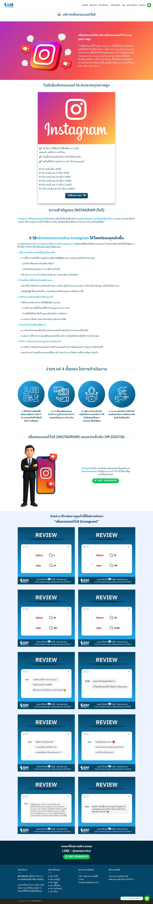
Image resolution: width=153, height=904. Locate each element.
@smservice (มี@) (91, 876)
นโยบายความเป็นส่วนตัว (118, 876)
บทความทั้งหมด (132, 5)
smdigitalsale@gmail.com (88, 882)
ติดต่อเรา (142, 5)
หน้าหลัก (85, 5)
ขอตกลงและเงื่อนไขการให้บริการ (121, 879)
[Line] (147, 898)
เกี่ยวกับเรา (93, 5)
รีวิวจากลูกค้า (115, 5)
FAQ (123, 5)
